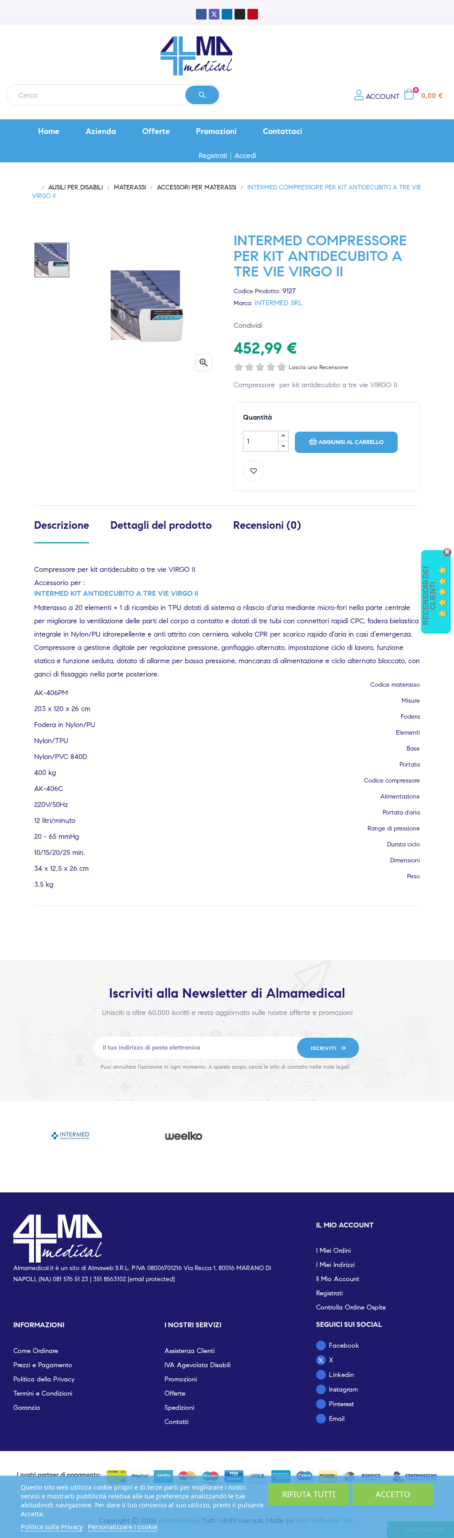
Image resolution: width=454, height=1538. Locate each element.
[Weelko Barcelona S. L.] (183, 1135)
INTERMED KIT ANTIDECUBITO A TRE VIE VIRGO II (116, 593)
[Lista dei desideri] (253, 471)
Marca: (243, 303)
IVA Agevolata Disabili (197, 1365)
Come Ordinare (35, 1351)
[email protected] (151, 1279)
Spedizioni (179, 1408)
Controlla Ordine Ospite (351, 1307)
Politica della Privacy (43, 1379)
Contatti (176, 1422)
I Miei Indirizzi (335, 1265)
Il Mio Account (337, 1279)
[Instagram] (240, 14)
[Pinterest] (252, 14)
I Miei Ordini (333, 1251)
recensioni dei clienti (429, 595)
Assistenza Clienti (189, 1351)
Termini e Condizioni (42, 1393)
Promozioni (180, 1379)
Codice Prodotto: (257, 291)
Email (336, 1419)
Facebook (344, 1345)
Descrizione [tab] (61, 525)
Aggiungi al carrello (351, 442)
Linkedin (341, 1375)
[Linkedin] (227, 14)
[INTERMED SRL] (70, 1135)
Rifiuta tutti (308, 1494)
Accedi (245, 156)
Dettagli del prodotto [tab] (161, 525)
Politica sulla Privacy (52, 1526)
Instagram (343, 1389)
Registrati (213, 156)
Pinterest (302, 325)
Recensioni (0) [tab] (267, 525)
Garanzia (26, 1408)
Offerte (174, 1393)
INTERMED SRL (278, 303)
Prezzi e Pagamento (42, 1365)
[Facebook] (201, 14)
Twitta (287, 325)
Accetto (393, 1494)
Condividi (273, 325)
